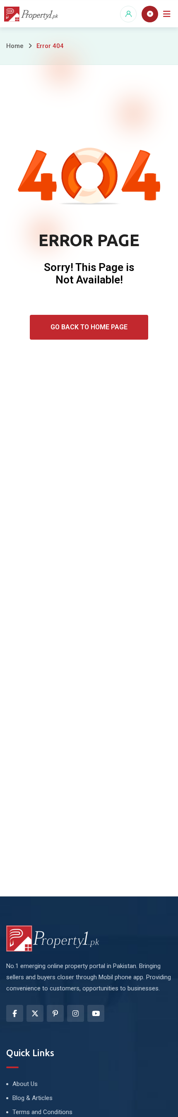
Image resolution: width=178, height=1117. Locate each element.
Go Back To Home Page (89, 327)
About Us (25, 1084)
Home (15, 46)
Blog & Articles (32, 1098)
